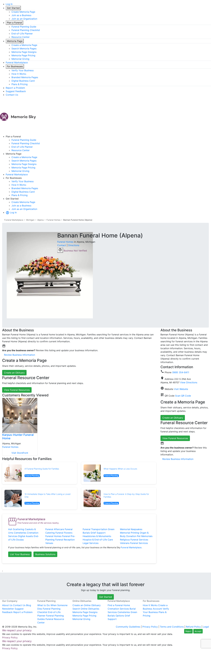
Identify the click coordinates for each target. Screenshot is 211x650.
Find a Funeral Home (119, 605)
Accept (198, 631)
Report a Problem (15, 87)
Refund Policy (193, 626)
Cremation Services (118, 608)
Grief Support (98, 532)
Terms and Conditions (172, 626)
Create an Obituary (14, 372)
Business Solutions (45, 554)
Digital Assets (25, 536)
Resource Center (20, 37)
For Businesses (15, 66)
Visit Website (181, 389)
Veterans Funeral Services (134, 543)
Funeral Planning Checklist (25, 30)
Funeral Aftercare (54, 529)
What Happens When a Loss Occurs (120, 468)
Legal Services (90, 543)
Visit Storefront (19, 452)
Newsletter (8, 608)
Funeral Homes (53, 220)
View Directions (188, 382)
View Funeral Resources (17, 389)
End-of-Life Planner (22, 33)
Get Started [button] (105, 596)
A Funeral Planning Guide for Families (42, 468)
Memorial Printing (129, 532)
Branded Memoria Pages (24, 77)
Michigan (30, 220)
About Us (7, 605)
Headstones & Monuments (97, 536)
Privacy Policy (150, 626)
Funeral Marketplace (17, 62)
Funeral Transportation (95, 529)
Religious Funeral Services (134, 539)
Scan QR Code (183, 395)
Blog (28, 605)
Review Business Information (19, 354)
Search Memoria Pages (23, 48)
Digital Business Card (23, 80)
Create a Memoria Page (24, 45)
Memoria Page (15, 41)
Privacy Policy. (10, 637)
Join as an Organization (24, 18)
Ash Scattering (16, 529)
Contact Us (12, 94)
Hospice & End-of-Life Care (98, 539)
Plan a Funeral (14, 22)
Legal (206, 626)
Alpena (40, 220)
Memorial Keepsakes (131, 529)
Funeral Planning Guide (23, 26)
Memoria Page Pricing (23, 55)
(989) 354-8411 (180, 372)
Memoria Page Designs (23, 52)
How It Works (18, 73)
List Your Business (20, 554)
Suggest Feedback (16, 91)
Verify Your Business (22, 70)
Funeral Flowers (63, 532)
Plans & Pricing (19, 84)
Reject (188, 631)
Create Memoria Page (23, 11)
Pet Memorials (144, 536)
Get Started (13, 7)
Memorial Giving (20, 58)
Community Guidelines (128, 626)
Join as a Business (21, 15)
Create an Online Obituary (86, 605)
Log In (9, 4)
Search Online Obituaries (85, 608)
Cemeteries (20, 532)
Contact (61, 245)
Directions (73, 245)
